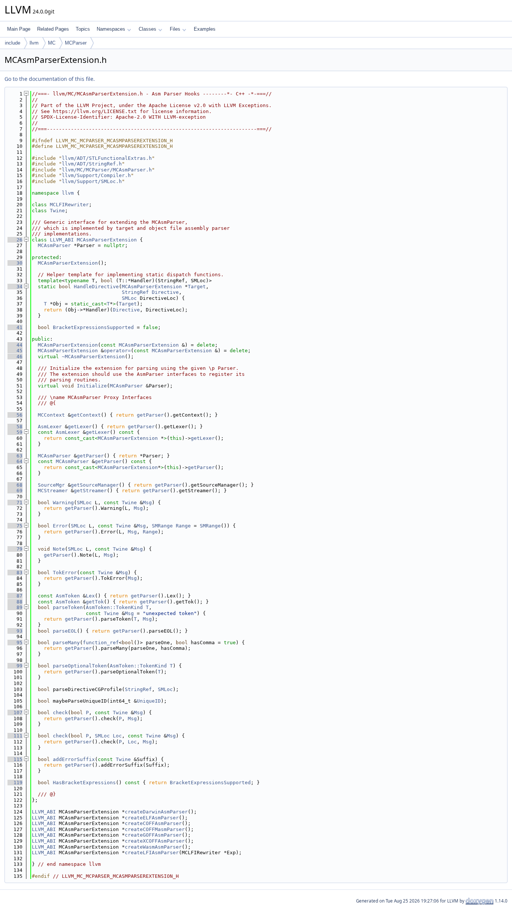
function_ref (101, 642)
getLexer (80, 426)
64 (14, 461)
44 (14, 345)
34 (14, 286)
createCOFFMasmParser (155, 829)
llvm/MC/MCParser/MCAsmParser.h (107, 170)
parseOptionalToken (80, 666)
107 (14, 712)
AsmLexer (50, 426)
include (12, 43)
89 (14, 607)
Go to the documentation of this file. (49, 78)
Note (59, 549)
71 (14, 502)
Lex (90, 596)
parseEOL (65, 631)
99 (14, 666)
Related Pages (53, 29)
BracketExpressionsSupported (93, 327)
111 (14, 736)
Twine (57, 210)
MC (51, 43)
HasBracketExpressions (84, 782)
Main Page (18, 29)
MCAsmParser (54, 245)
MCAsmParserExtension (107, 240)
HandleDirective (96, 286)
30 (14, 263)
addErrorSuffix (74, 759)
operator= (117, 350)
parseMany (66, 642)
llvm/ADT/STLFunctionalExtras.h (107, 158)
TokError (65, 572)
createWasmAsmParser (153, 847)
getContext (86, 415)
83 (14, 572)
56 (14, 415)
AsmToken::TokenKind (114, 607)
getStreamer (90, 490)
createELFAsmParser (152, 818)
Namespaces (111, 29)
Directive (165, 292)
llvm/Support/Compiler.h (96, 175)
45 (14, 350)
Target (197, 286)
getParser (150, 415)
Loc (117, 736)
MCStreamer (53, 490)
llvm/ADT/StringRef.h (92, 164)
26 (14, 240)
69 (14, 490)
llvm (34, 43)
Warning (63, 502)
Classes (147, 29)
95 (14, 642)
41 (14, 327)
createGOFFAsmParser (153, 835)
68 (14, 485)
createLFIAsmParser (152, 852)
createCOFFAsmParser (153, 823)
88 (14, 602)
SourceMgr (51, 485)
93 (14, 631)
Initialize (92, 386)
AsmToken (68, 596)
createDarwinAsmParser (156, 812)
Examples (205, 29)
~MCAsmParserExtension (93, 356)
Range (183, 526)
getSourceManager (95, 485)
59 (14, 432)
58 (14, 426)
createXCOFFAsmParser (155, 841)
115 (14, 759)
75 (14, 526)
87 (14, 596)
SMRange (162, 526)
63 (14, 456)
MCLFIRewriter (69, 204)
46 (14, 356)
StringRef (135, 292)
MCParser (76, 43)
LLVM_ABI (62, 240)
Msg (147, 502)
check (60, 712)
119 (14, 782)
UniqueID (149, 701)
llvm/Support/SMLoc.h (92, 181)
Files (175, 29)
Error (60, 526)
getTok (95, 602)
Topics (83, 29)
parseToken (68, 607)
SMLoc (129, 298)
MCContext (51, 415)
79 (14, 549)
